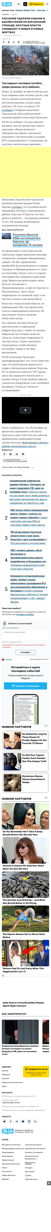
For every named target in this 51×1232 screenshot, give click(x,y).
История (28, 1168)
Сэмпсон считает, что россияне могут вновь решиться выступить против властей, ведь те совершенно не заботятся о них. (29, 491)
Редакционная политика (12, 1082)
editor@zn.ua (39, 1110)
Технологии (7, 1171)
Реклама (5, 1078)
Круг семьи (29, 1172)
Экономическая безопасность (31, 1157)
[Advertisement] (25, 172)
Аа (25, 4)
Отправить (25, 652)
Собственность (31, 1179)
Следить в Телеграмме (27, 686)
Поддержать (38, 4)
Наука (4, 1168)
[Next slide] (47, 10)
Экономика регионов (11, 1164)
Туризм (28, 1175)
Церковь (5, 1179)
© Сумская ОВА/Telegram (12, 78)
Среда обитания (8, 1175)
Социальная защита (33, 1145)
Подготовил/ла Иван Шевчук (16, 467)
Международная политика (13, 1149)
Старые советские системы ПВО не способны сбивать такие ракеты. (29, 517)
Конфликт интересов (34, 1152)
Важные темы (8, 10)
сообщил (7, 109)
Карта (4, 1086)
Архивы (5, 1071)
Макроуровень (8, 1152)
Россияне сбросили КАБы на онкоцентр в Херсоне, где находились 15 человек (28, 240)
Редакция (6, 1075)
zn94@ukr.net (33, 1106)
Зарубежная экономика (35, 1149)
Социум (28, 1164)
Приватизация (8, 1160)
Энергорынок (7, 1156)
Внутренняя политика (11, 1145)
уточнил (17, 206)
